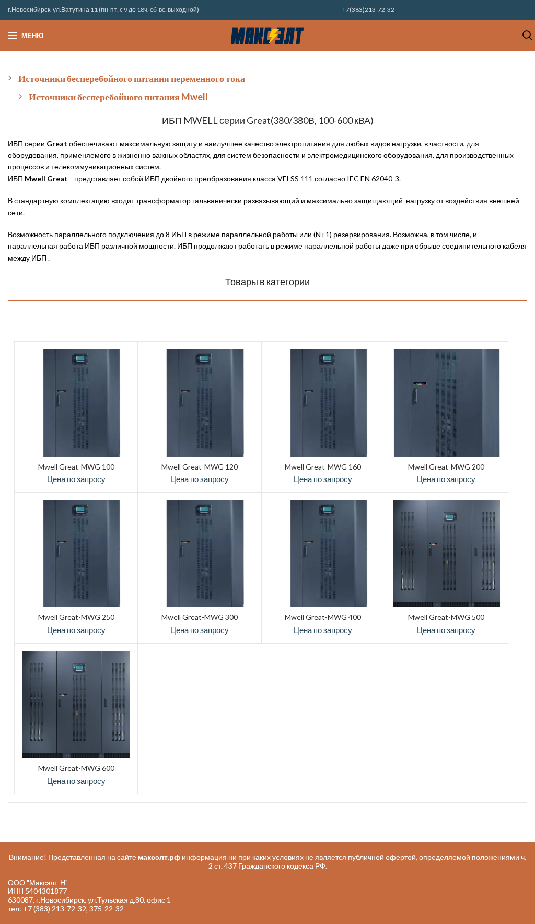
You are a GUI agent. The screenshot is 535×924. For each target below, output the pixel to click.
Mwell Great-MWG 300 (199, 617)
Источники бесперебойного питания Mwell (118, 96)
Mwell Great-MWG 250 (76, 617)
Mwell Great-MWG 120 (199, 466)
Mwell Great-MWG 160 (323, 466)
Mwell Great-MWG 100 (76, 466)
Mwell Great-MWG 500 (446, 617)
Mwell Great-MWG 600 (76, 768)
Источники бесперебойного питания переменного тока (131, 78)
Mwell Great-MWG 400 (323, 617)
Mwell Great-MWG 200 (446, 466)
